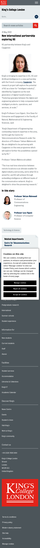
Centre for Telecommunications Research (16, 244)
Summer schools (17, 316)
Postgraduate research (19, 305)
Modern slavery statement (18, 528)
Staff (12, 349)
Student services (17, 371)
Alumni (13, 354)
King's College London (13, 10)
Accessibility (14, 538)
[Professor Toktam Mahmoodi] (8, 201)
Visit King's (14, 426)
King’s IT (13, 387)
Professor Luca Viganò (23, 212)
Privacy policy (15, 522)
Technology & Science (12, 230)
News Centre (15, 409)
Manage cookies (15, 544)
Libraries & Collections (19, 382)
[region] (20, 274)
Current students (17, 344)
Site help (13, 533)
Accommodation (16, 376)
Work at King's (16, 431)
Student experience (18, 321)
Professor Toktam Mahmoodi (25, 196)
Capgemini (27, 82)
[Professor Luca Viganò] (8, 216)
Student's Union (16, 420)
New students (15, 338)
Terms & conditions (17, 517)
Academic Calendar (18, 393)
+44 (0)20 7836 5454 (9, 453)
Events (13, 415)
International (15, 311)
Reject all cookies (20, 289)
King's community (17, 436)
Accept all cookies (20, 294)
